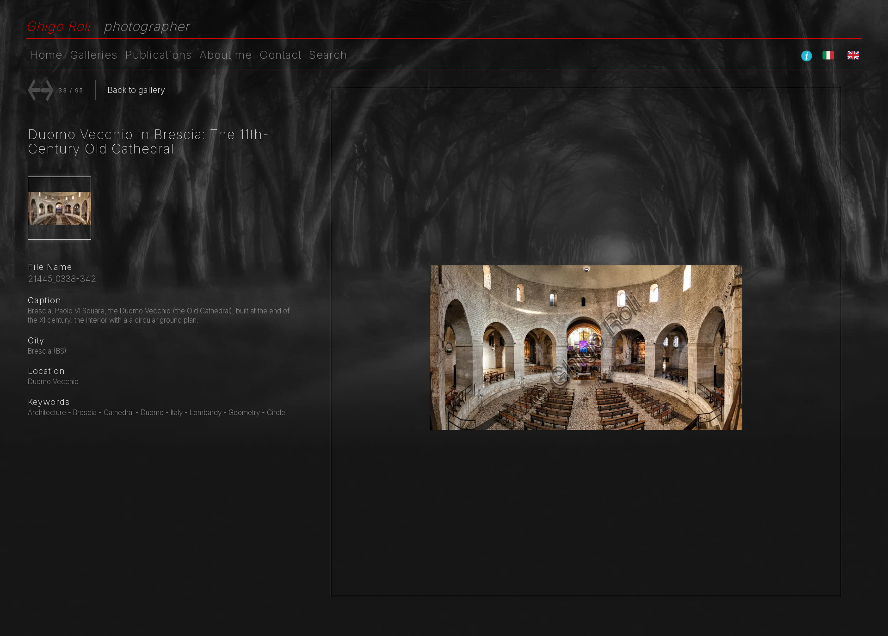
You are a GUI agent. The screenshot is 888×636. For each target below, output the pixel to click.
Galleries (93, 54)
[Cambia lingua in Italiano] (828, 55)
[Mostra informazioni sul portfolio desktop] (806, 55)
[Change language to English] (853, 55)
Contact (280, 54)
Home (46, 54)
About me (225, 54)
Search (328, 54)
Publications (158, 54)
